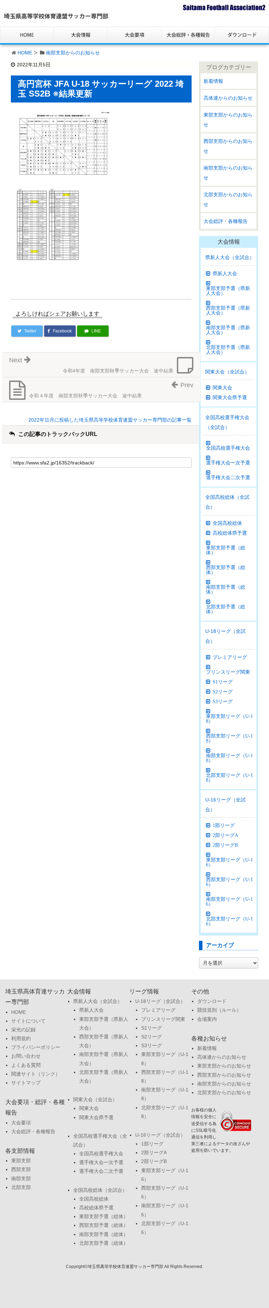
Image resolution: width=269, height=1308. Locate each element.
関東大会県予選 (230, 397)
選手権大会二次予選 (228, 477)
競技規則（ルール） (219, 1010)
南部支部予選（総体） (225, 589)
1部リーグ (224, 825)
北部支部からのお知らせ (228, 199)
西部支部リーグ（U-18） (229, 738)
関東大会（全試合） (227, 372)
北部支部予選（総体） (225, 609)
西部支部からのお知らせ (228, 146)
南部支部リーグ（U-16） (229, 901)
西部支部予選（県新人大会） (228, 310)
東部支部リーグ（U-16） (229, 862)
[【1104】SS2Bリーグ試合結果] (48, 234)
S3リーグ (223, 701)
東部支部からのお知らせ (228, 119)
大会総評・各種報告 (226, 221)
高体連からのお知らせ (228, 98)
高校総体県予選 (230, 532)
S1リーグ (223, 681)
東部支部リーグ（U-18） (229, 719)
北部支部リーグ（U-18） (229, 777)
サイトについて (28, 1021)
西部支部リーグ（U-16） (229, 882)
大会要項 (21, 1122)
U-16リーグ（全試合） (225, 804)
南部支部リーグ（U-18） (229, 758)
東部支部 (21, 1160)
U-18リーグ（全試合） (225, 636)
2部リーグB (225, 845)
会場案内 (207, 1019)
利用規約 (21, 1038)
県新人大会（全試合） (229, 257)
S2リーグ (223, 691)
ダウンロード (212, 1001)
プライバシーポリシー (35, 1047)
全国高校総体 (227, 523)
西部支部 (21, 1169)
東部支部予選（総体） (225, 550)
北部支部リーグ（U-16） (229, 921)
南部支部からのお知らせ (73, 52)
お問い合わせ (26, 1056)
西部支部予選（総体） (225, 570)
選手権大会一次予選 (228, 462)
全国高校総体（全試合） (227, 502)
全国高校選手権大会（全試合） (227, 422)
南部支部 (21, 1178)
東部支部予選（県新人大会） (228, 291)
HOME (25, 52)
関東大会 (222, 387)
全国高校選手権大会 (228, 447)
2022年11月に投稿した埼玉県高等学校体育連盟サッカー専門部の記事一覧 (110, 420)
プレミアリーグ (230, 657)
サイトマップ (26, 1082)
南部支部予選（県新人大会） (228, 330)
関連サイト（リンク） (35, 1074)
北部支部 (21, 1187)
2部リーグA (225, 835)
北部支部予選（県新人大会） (228, 350)
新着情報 (213, 81)
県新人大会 (225, 273)
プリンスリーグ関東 (228, 671)
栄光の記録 (23, 1029)
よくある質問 (26, 1065)
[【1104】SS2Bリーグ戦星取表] (63, 144)
